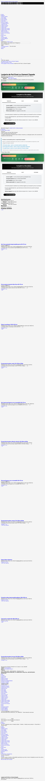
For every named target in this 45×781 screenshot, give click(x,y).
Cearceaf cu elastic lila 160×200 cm (10, 618)
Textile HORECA (4, 709)
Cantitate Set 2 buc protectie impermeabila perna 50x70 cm (14, 247)
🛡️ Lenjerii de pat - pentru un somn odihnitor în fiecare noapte (15, 148)
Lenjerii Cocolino (4, 25)
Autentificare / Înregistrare (6, 753)
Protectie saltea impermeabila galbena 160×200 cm (14, 597)
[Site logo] (8, 13)
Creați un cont (10, 41)
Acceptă (10, 759)
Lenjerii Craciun (4, 26)
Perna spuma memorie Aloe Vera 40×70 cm (12, 284)
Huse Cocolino (4, 19)
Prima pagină (4, 63)
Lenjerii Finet (3, 27)
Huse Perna (3, 35)
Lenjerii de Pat (4, 24)
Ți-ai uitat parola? (4, 46)
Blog (2, 674)
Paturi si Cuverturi (5, 31)
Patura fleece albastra (6, 559)
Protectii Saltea (4, 16)
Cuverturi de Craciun (5, 33)
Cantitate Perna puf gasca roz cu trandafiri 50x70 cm (13, 483)
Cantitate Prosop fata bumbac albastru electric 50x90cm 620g (15, 443)
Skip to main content (13, 1)
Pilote (2, 36)
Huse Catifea (3, 18)
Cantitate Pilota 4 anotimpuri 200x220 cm (11, 326)
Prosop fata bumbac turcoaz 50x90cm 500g (12, 656)
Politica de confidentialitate (7, 680)
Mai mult (5, 759)
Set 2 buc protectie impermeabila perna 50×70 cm (13, 244)
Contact (2, 675)
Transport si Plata (4, 682)
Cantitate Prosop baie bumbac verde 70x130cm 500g (13, 365)
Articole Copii (4, 37)
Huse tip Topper (4, 22)
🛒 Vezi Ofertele (29, 87)
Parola (5, 44)
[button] (4, 248)
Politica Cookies (4, 678)
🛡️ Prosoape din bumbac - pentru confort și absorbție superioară (16, 146)
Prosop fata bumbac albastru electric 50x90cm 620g (14, 441)
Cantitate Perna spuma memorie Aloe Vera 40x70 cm (13, 287)
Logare (2, 45)
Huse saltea (3, 17)
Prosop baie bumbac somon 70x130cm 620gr (12, 520)
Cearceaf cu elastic (5, 686)
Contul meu (3, 676)
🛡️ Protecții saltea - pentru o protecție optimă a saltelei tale (14, 145)
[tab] (3, 129)
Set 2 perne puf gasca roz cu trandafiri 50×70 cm (13, 402)
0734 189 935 (8, 2)
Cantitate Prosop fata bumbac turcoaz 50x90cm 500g (13, 658)
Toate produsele (10, 63)
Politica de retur (4, 679)
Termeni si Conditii (5, 681)
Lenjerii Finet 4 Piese (5, 28)
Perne (2, 34)
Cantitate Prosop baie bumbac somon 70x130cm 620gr (13, 522)
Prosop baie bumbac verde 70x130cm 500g (12, 363)
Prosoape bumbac (5, 23)
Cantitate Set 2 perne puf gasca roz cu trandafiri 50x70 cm (14, 404)
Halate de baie (4, 30)
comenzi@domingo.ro (18, 2)
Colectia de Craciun (5, 687)
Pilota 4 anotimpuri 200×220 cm (9, 324)
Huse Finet (3, 20)
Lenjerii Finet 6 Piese (5, 29)
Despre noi (3, 677)
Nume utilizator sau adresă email (10, 42)
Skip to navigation (5, 1)
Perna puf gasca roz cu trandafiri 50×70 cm (12, 480)
